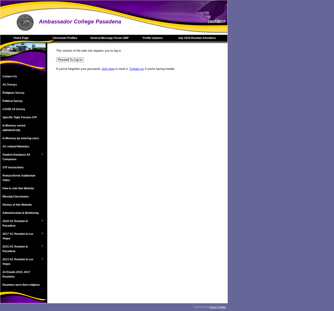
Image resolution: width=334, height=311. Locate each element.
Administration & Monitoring (20, 213)
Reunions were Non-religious (21, 284)
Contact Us (9, 76)
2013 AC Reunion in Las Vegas (16, 261)
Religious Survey (13, 92)
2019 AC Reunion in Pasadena (14, 223)
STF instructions (13, 167)
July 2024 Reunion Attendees (197, 38)
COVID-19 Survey (13, 109)
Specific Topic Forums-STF (19, 117)
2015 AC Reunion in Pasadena (14, 249)
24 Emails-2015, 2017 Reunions (16, 274)
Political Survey (12, 101)
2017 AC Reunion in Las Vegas (16, 236)
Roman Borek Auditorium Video (18, 178)
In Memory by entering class (20, 138)
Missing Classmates (15, 196)
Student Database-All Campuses (15, 157)
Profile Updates (153, 38)
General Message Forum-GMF (109, 38)
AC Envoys (9, 84)
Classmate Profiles (64, 38)
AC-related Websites (15, 146)
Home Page (21, 38)
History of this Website (17, 204)
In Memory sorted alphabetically (13, 128)
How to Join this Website (18, 188)
